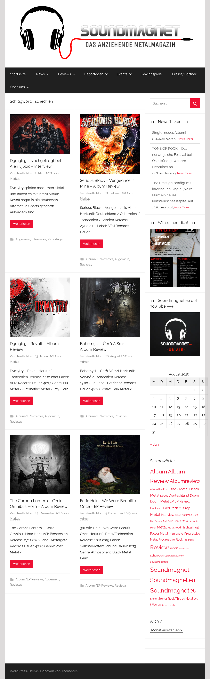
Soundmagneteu (173, 590)
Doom (194, 495)
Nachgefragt (190, 527)
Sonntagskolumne (174, 555)
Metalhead (174, 527)
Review (159, 547)
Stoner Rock (166, 598)
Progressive (176, 533)
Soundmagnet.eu (172, 580)
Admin (84, 362)
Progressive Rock (171, 539)
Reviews (64, 74)
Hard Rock (170, 508)
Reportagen (93, 74)
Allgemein (23, 239)
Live (195, 514)
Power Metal (159, 533)
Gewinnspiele (151, 74)
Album (158, 471)
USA (153, 605)
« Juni (155, 444)
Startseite (18, 74)
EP (172, 501)
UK (195, 598)
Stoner (154, 598)
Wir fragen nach (166, 605)
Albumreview (185, 481)
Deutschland (179, 495)
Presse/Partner (184, 74)
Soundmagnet (169, 569)
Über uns (17, 87)
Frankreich (156, 508)
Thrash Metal (184, 598)
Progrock (189, 539)
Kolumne (187, 515)
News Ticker (185, 157)
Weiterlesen (21, 224)
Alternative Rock (159, 489)
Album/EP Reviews (99, 259)
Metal (162, 527)
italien (178, 515)
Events (122, 74)
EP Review (182, 501)
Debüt (164, 495)
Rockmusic (184, 548)
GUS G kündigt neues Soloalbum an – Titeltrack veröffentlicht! (172, 207)
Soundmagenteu (159, 562)
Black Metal (179, 489)
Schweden (157, 555)
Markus (15, 179)
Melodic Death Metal (176, 521)
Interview (167, 515)
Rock (174, 548)
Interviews (39, 239)
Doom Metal (159, 501)
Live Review (156, 521)
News (40, 74)
